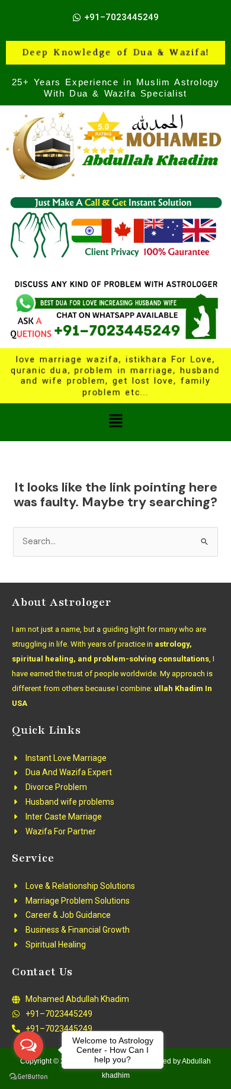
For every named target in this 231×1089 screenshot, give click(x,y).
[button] (115, 422)
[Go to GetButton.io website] (28, 1077)
